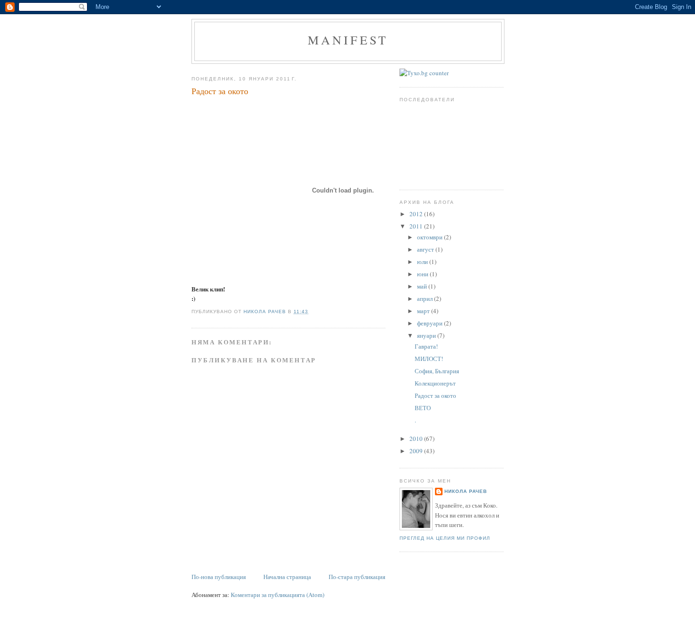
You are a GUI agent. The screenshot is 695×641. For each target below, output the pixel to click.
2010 (416, 438)
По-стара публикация (357, 576)
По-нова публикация (218, 576)
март (424, 311)
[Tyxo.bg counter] (424, 73)
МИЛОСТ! (429, 358)
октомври (430, 237)
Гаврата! (426, 346)
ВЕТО (423, 408)
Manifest (348, 40)
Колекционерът (435, 383)
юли (423, 261)
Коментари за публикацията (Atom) (277, 594)
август (426, 249)
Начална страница (287, 576)
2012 (416, 214)
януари (427, 335)
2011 (416, 226)
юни (423, 274)
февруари (430, 323)
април (425, 298)
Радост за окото (435, 395)
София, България (437, 371)
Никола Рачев (465, 491)
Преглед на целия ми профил (445, 538)
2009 (416, 451)
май (422, 286)
